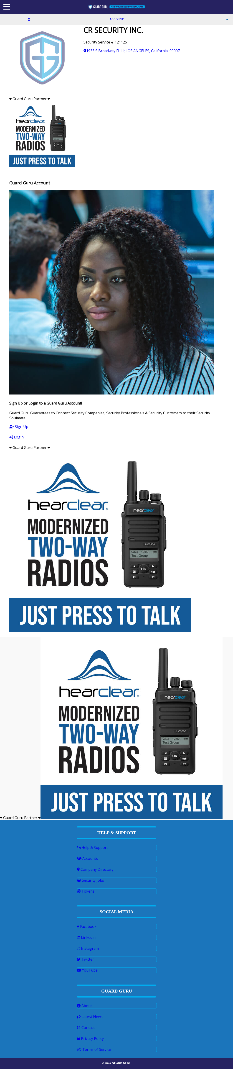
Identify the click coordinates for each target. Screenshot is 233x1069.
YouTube (89, 970)
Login (18, 437)
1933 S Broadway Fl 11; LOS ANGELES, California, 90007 (133, 50)
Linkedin (88, 937)
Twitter (87, 959)
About (86, 1005)
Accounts (89, 858)
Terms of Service (96, 1049)
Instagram (89, 948)
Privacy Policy (92, 1038)
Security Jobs (92, 880)
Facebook (87, 926)
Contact (88, 1027)
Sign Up (21, 426)
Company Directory (97, 869)
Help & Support (94, 847)
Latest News (92, 1016)
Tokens (87, 891)
